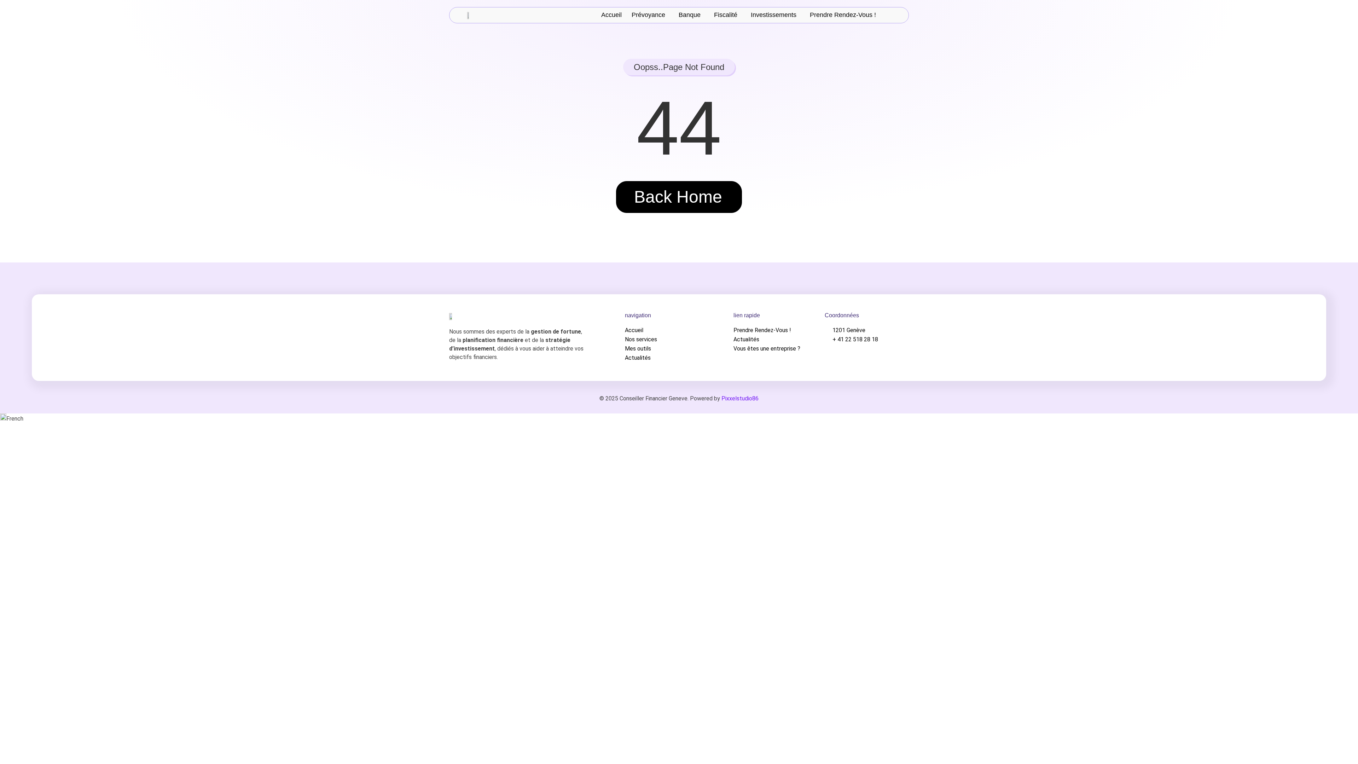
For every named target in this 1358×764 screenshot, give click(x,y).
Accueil (611, 15)
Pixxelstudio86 (740, 398)
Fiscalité (725, 15)
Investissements (773, 15)
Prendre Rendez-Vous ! (843, 15)
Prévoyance (648, 15)
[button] (650, 15)
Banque (690, 15)
